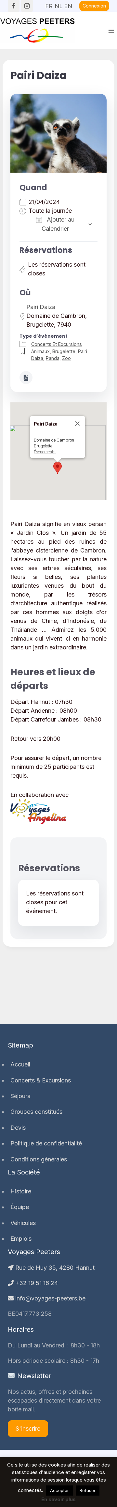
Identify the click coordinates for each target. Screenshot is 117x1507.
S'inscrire (28, 1428)
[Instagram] (27, 6)
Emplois (21, 1238)
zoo (66, 358)
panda (52, 358)
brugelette (63, 351)
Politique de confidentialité (46, 1143)
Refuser (88, 1490)
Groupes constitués (36, 1111)
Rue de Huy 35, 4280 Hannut (54, 1267)
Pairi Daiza (40, 306)
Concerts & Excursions (40, 1080)
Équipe (19, 1207)
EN (68, 4)
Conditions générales (38, 1159)
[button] (57, 468)
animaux (40, 351)
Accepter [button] (59, 1490)
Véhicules (23, 1223)
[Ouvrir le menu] (111, 30)
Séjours (20, 1096)
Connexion (94, 5)
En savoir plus (58, 1499)
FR (49, 4)
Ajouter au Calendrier (58, 224)
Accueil (20, 1064)
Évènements (45, 451)
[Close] (77, 423)
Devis (18, 1127)
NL (58, 4)
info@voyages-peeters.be (49, 1298)
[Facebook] (14, 6)
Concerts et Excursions (56, 344)
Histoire (20, 1191)
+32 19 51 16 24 (36, 1283)
